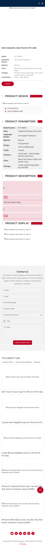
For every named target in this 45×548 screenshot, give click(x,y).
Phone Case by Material (24, 362)
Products (37, 362)
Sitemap (23, 544)
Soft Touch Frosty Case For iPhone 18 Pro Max (22, 392)
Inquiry (7, 84)
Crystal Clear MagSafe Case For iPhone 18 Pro (22, 422)
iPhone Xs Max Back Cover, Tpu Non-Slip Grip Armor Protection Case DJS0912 (22, 521)
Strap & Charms (8, 362)
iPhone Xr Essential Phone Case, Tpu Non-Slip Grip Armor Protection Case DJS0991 (22, 487)
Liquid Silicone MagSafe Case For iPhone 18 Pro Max (21, 454)
